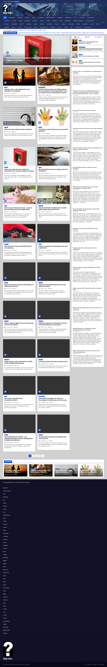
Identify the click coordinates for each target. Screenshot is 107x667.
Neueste (78, 37)
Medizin (6, 24)
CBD (25, 30)
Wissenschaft (44, 27)
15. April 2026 (9, 250)
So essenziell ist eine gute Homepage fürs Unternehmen (52, 437)
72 (39, 455)
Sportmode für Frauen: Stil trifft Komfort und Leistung (18, 247)
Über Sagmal (101, 664)
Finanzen (60, 17)
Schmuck (85, 24)
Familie (42, 20)
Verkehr (6, 27)
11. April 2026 (43, 250)
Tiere (61, 20)
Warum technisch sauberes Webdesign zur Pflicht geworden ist (18, 285)
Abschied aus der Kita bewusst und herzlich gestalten (53, 130)
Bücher (53, 27)
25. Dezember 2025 (10, 365)
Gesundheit (11, 17)
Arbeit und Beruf (78, 20)
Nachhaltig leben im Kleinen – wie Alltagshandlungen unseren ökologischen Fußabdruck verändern (18, 438)
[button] (102, 22)
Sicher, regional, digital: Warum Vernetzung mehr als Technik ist (18, 324)
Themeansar (27, 664)
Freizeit (42, 24)
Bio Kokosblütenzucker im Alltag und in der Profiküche (53, 170)
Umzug (28, 30)
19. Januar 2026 (9, 327)
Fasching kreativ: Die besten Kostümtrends (53, 361)
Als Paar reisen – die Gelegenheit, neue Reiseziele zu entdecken (88, 42)
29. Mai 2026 (43, 173)
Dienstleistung (50, 17)
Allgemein (40, 17)
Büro (35, 27)
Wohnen (20, 17)
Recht (98, 24)
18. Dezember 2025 (10, 402)
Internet (49, 24)
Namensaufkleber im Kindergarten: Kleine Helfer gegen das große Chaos (53, 208)
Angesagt (98, 37)
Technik (27, 17)
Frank (17, 62)
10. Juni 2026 (11, 62)
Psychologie (27, 27)
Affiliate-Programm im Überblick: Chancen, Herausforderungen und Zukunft (53, 324)
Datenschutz (89, 664)
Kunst (78, 24)
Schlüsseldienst (34, 30)
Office (13, 27)
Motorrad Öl (88, 27)
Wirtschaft (90, 17)
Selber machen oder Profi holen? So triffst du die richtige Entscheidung (18, 362)
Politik (59, 27)
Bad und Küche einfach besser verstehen (89, 56)
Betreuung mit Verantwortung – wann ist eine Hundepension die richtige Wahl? (18, 208)
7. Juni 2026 (8, 173)
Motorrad (78, 27)
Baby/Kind (68, 20)
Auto (75, 17)
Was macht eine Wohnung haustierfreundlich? (13, 399)
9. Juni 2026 (8, 131)
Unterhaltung (90, 20)
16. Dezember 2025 (44, 402)
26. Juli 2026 (9, 93)
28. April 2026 (9, 211)
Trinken (29, 24)
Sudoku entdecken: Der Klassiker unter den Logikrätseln (53, 247)
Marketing (68, 17)
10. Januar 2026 (43, 327)
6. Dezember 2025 (44, 440)
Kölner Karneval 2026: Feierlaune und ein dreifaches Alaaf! (52, 285)
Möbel (35, 24)
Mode (33, 17)
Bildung (35, 20)
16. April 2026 (43, 211)
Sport (14, 20)
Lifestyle (82, 17)
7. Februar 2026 (43, 288)
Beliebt (88, 37)
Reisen (48, 20)
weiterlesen (78, 84)
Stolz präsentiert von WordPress (9, 664)
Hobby (63, 24)
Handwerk (14, 24)
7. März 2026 (9, 288)
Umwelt (57, 24)
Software (71, 24)
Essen (20, 20)
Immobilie (27, 20)
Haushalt (7, 20)
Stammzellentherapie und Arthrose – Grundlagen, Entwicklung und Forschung (53, 399)
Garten (55, 20)
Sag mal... (8, 12)
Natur (20, 27)
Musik (92, 24)
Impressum (96, 664)
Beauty (22, 24)
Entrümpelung (16, 30)
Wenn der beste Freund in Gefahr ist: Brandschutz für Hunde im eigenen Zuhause (19, 170)
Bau (71, 27)
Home (85, 664)
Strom (66, 27)
